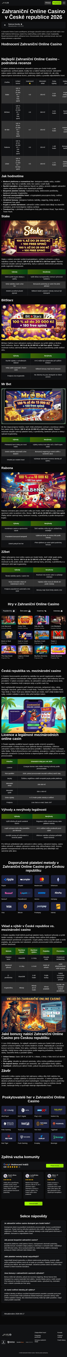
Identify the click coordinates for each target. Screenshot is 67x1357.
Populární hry (7, 611)
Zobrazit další (33, 1203)
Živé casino (24, 611)
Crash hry (40, 611)
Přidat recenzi (55, 1165)
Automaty (56, 611)
